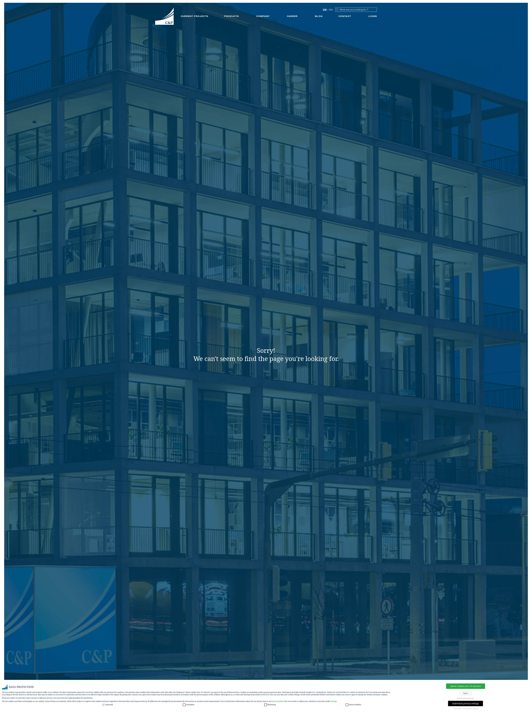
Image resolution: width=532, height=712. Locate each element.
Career (292, 16)
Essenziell (109, 704)
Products (231, 16)
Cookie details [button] (457, 709)
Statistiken (190, 704)
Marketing (272, 704)
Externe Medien (355, 704)
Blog (319, 16)
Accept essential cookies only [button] (465, 698)
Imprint (475, 709)
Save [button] (465, 693)
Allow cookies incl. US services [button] (465, 686)
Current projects (194, 16)
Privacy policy (467, 709)
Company (263, 16)
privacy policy (277, 701)
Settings (334, 701)
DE (325, 9)
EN (330, 9)
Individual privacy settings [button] (465, 703)
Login (372, 16)
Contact (344, 16)
